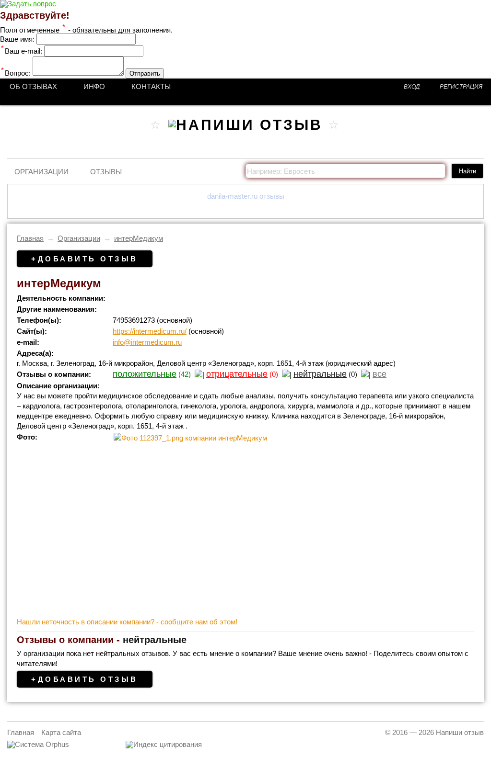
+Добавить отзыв (84, 259)
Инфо (94, 86)
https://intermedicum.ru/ (150, 331)
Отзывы (106, 172)
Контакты (151, 86)
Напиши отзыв (460, 732)
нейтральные (320, 374)
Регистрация (461, 86)
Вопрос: (16, 73)
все (379, 374)
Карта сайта (61, 732)
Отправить (144, 73)
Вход (412, 86)
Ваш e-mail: (21, 51)
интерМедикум (138, 238)
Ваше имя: (17, 39)
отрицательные (237, 374)
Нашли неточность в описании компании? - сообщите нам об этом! (127, 622)
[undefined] (38, 744)
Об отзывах (33, 86)
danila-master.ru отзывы (245, 196)
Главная (30, 238)
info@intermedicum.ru (147, 342)
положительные (144, 374)
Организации (41, 172)
